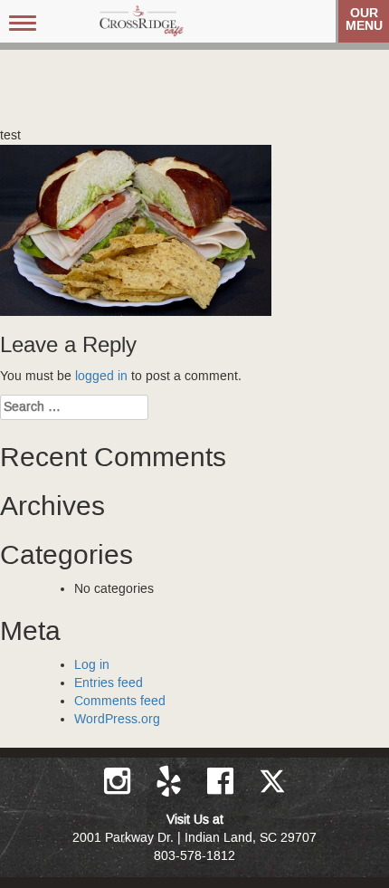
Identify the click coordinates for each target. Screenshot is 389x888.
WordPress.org (117, 719)
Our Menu (364, 19)
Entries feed (108, 683)
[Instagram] (119, 781)
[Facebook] (222, 781)
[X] (272, 781)
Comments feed (120, 701)
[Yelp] (170, 781)
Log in (91, 665)
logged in (101, 376)
